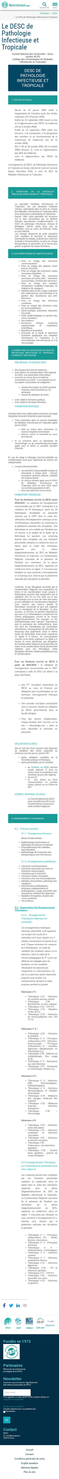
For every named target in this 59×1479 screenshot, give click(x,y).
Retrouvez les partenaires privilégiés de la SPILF (14, 1370)
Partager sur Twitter (11, 1305)
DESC (54, 13)
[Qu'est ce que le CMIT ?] (19, 1321)
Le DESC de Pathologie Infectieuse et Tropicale (36, 17)
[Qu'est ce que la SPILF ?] (8, 1321)
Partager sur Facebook (4, 1305)
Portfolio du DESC (40, 767)
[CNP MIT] (40, 1321)
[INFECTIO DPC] (51, 1321)
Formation (44, 13)
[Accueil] (15, 5)
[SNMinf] (29, 1321)
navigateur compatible (13, 1399)
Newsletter (10, 1411)
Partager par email (25, 1305)
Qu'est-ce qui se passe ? (13, 1406)
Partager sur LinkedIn (18, 1305)
